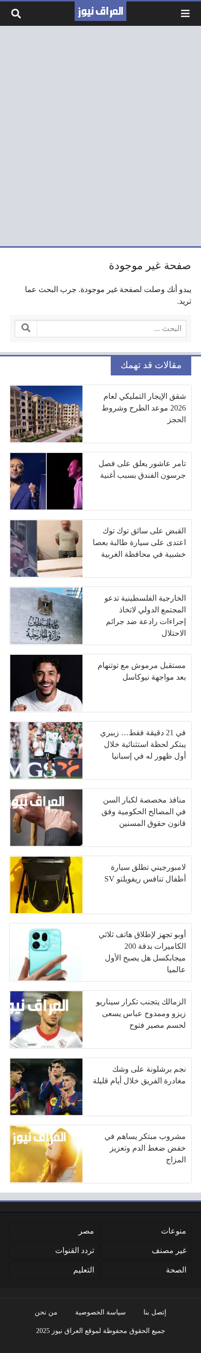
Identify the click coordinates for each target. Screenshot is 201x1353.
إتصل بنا (154, 1312)
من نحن (46, 1312)
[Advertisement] (100, 136)
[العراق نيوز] (100, 11)
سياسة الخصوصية (100, 1312)
